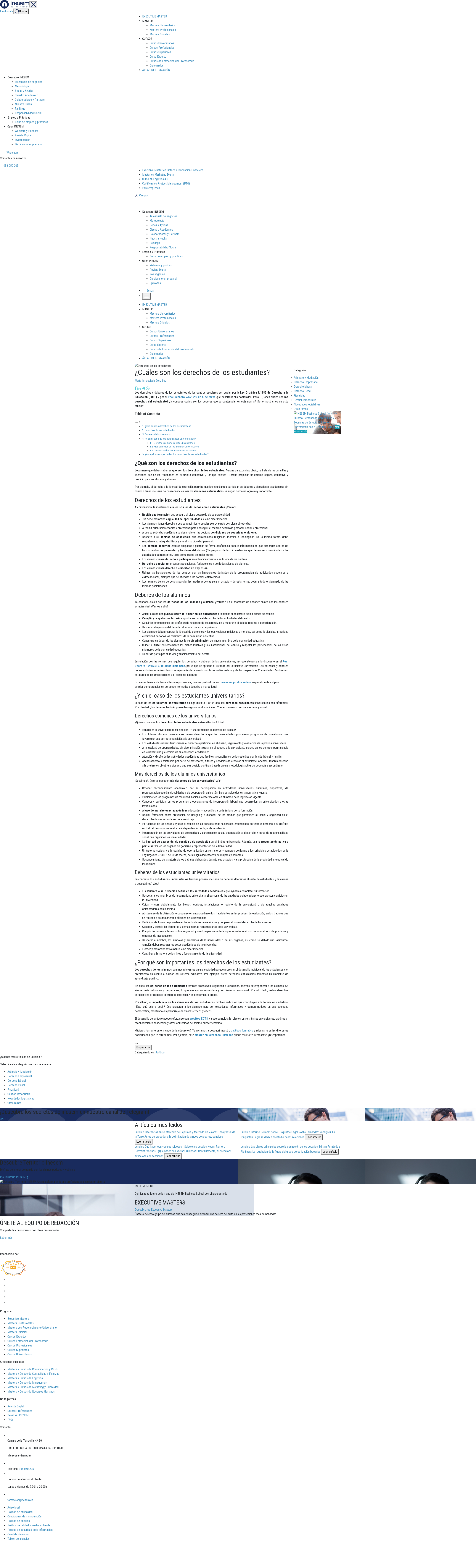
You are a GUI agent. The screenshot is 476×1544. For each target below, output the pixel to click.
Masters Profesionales (163, 30)
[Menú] (33, 4)
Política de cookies (18, 1521)
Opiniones (155, 283)
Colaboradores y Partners (30, 99)
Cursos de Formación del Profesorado (172, 61)
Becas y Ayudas (24, 91)
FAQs (10, 1420)
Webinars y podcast (161, 265)
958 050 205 (10, 165)
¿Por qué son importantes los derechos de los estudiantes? (177, 454)
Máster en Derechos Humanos (214, 1035)
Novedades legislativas (307, 404)
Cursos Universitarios (162, 43)
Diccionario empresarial (28, 144)
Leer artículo (143, 1141)
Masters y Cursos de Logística (25, 1378)
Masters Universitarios (163, 25)
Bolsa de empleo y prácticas (31, 122)
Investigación (22, 140)
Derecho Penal (302, 391)
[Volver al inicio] (155, 203)
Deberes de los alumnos (158, 434)
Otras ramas (301, 409)
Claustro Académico (26, 95)
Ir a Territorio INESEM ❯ (14, 1177)
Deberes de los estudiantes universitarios (175, 450)
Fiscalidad (299, 395)
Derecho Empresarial (306, 382)
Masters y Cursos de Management (27, 1382)
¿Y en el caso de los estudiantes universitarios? (170, 438)
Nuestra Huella (23, 104)
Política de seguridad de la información (30, 1530)
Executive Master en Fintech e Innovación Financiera (172, 170)
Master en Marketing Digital (158, 174)
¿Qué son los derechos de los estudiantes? (168, 426)
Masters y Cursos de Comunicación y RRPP (32, 1369)
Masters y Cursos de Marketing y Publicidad (33, 1387)
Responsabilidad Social (28, 113)
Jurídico (160, 1052)
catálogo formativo (242, 1030)
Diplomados (156, 65)
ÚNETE (4, 1119)
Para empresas (151, 188)
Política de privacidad (20, 1512)
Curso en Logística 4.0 (155, 179)
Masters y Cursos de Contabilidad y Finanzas (33, 1373)
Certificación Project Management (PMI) (166, 183)
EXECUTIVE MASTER (154, 16)
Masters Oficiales (160, 34)
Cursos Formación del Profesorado (27, 1341)
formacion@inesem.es (20, 1500)
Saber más (6, 1237)
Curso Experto (158, 56)
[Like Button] (136, 1043)
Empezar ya (143, 1047)
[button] (148, 290)
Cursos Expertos (17, 1336)
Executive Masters (18, 1318)
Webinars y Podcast (26, 131)
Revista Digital (23, 135)
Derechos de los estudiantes (160, 430)
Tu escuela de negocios (28, 82)
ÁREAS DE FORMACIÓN (156, 70)
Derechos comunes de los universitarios (174, 442)
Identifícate (6, 11)
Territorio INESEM (17, 1415)
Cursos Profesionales (162, 47)
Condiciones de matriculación (24, 1516)
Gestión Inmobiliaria (305, 400)
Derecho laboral (303, 386)
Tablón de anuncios (18, 1538)
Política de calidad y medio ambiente (28, 1525)
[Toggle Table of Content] (137, 421)
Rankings (20, 108)
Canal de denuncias (18, 1534)
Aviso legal (13, 1507)
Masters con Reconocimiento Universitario (32, 1327)
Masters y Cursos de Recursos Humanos (31, 1391)
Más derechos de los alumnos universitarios (176, 446)
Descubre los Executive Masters (154, 1209)
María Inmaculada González (150, 380)
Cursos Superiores (160, 52)
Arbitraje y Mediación (306, 377)
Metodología (22, 86)
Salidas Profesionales (19, 1411)
